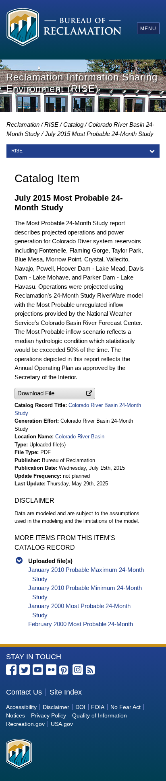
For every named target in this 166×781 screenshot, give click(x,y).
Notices (15, 715)
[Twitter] (24, 669)
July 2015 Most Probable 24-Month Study (99, 133)
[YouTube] (38, 669)
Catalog (73, 124)
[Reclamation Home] (63, 28)
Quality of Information (99, 715)
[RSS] (91, 670)
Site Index (66, 692)
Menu (148, 28)
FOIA (97, 707)
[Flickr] (51, 669)
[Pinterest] (64, 670)
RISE (51, 124)
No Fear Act (125, 707)
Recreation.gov (25, 724)
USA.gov (62, 724)
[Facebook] (11, 669)
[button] (55, 393)
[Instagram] (78, 669)
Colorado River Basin (79, 437)
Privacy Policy (48, 715)
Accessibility (21, 707)
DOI (80, 707)
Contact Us (24, 692)
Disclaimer (56, 707)
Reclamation (22, 124)
